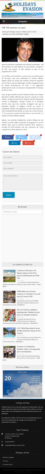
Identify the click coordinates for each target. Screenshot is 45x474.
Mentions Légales (8, 457)
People (26, 34)
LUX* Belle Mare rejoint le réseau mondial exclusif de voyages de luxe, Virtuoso (29, 330)
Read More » (21, 305)
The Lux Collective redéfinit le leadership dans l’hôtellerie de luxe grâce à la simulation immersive (28, 312)
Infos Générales (17, 34)
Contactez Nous (8, 464)
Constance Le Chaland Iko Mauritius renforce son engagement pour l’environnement (28, 349)
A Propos (5, 461)
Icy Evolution (26, 472)
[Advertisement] (22, 238)
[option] (22, 15)
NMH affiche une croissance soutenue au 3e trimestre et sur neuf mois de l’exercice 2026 (28, 293)
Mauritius (17, 472)
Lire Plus (20, 422)
